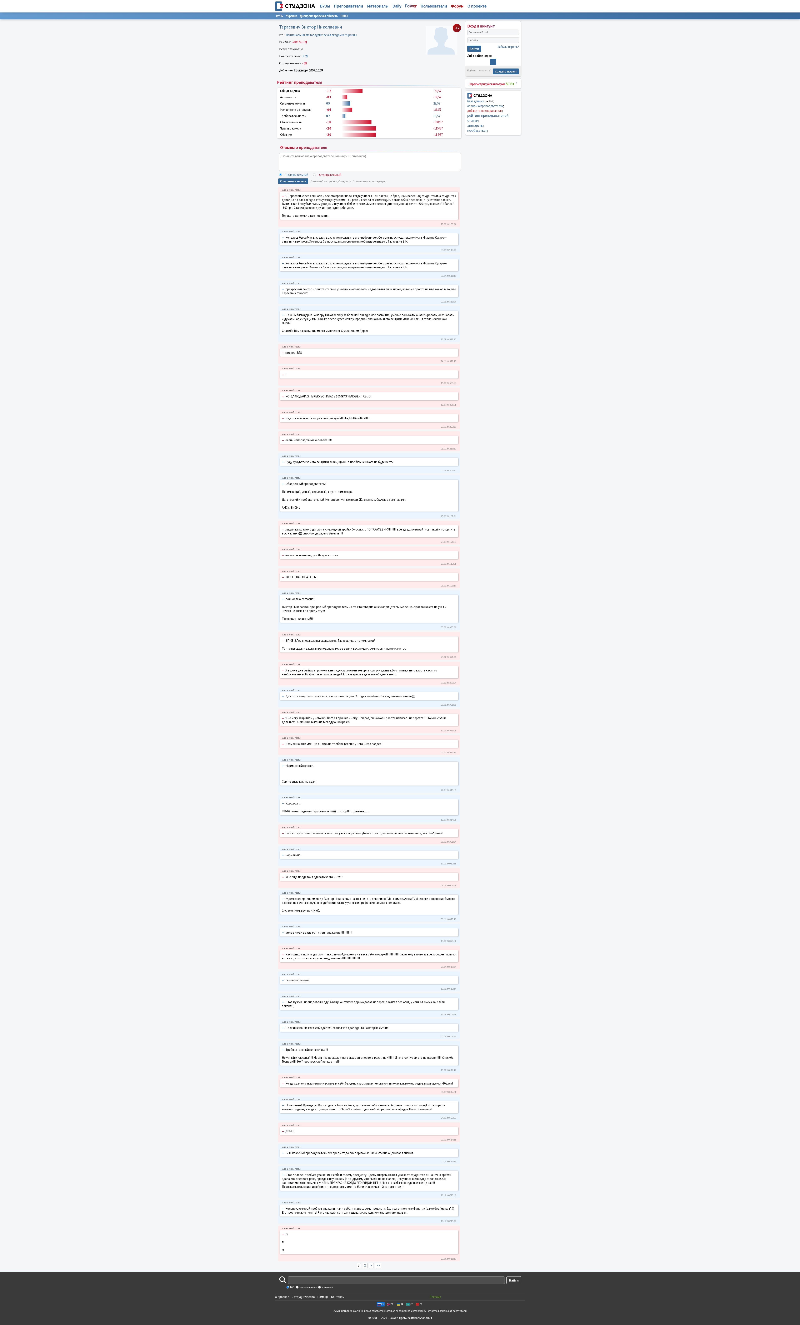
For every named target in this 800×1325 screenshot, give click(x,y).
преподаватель (307, 1287)
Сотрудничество (303, 1297)
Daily (396, 6)
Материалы (378, 6)
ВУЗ (292, 1287)
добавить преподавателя (484, 111)
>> (378, 1265)
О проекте (282, 1297)
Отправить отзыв (293, 181)
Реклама (435, 1297)
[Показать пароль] (514, 40)
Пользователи (434, 6)
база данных (475, 101)
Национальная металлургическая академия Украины (321, 35)
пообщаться (477, 130)
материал (327, 1287)
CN (421, 1304)
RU (382, 1304)
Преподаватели (348, 6)
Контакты (337, 1297)
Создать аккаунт (506, 71)
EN (392, 1304)
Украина (291, 16)
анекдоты (475, 125)
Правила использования (415, 1318)
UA (401, 1304)
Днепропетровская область (319, 16)
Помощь (323, 1297)
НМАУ (344, 16)
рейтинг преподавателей (488, 115)
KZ (411, 1304)
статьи (472, 120)
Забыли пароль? (508, 47)
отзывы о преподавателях (485, 106)
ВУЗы (325, 6)
